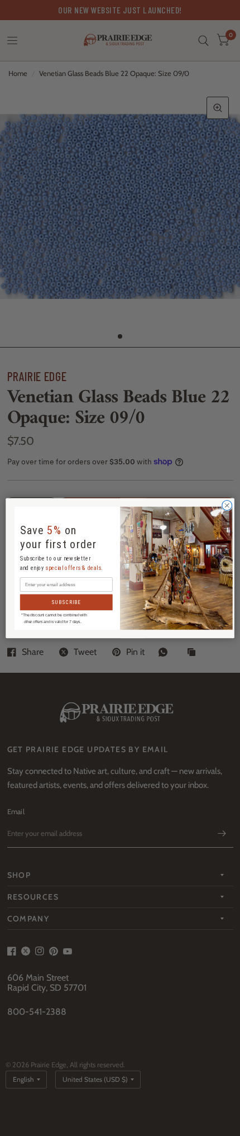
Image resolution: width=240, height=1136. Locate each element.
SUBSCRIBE (66, 602)
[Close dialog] (227, 505)
